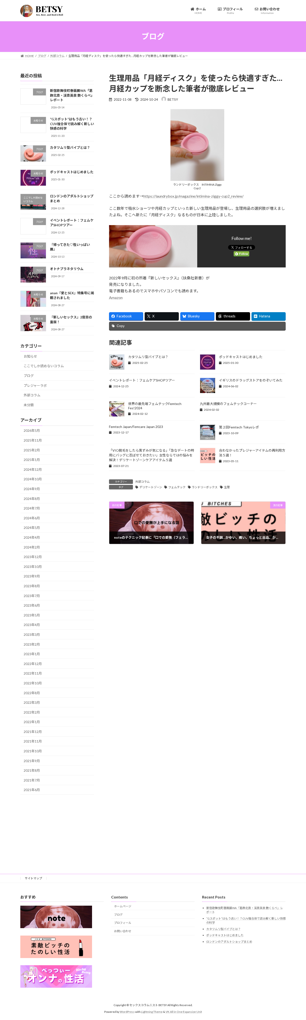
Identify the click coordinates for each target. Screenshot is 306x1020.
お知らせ (30, 356)
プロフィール (122, 923)
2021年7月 (32, 780)
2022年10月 (33, 683)
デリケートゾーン (150, 487)
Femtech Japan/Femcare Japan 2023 (136, 427)
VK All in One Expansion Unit (184, 1012)
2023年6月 (32, 605)
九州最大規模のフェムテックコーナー (228, 404)
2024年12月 (33, 469)
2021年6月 (32, 790)
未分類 (29, 405)
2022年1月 (32, 722)
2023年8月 (32, 586)
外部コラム (142, 481)
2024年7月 (32, 508)
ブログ (29, 376)
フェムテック (177, 487)
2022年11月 (33, 673)
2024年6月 (32, 518)
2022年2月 (32, 712)
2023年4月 (32, 625)
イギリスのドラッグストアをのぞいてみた (251, 380)
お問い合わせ (122, 931)
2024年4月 (32, 537)
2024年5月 (32, 528)
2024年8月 (32, 498)
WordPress (127, 1012)
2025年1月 (32, 460)
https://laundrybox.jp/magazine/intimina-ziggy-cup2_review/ (193, 196)
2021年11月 (33, 741)
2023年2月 (32, 644)
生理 (227, 487)
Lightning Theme (152, 1012)
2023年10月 (33, 566)
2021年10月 (33, 751)
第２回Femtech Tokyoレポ (239, 427)
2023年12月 (33, 557)
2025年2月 (32, 450)
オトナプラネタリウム (66, 268)
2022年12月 (33, 663)
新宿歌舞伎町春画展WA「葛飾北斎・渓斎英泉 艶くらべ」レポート (71, 95)
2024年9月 (32, 489)
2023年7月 (32, 595)
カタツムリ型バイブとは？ (148, 357)
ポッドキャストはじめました (240, 357)
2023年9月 (32, 576)
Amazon (116, 297)
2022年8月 (32, 693)
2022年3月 (32, 702)
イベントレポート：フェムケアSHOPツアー (142, 380)
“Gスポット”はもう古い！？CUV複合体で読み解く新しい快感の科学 (72, 123)
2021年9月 (32, 761)
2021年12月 (33, 731)
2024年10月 (33, 479)
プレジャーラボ (35, 385)
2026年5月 (32, 430)
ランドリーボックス (205, 487)
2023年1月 (32, 654)
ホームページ (122, 906)
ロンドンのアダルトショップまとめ (229, 941)
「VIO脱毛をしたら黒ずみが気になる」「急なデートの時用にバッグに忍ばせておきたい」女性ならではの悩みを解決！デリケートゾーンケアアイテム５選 (151, 455)
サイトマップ (33, 878)
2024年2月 (32, 547)
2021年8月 (32, 770)
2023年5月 (32, 615)
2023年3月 (32, 634)
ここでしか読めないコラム (44, 366)
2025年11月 (33, 440)
